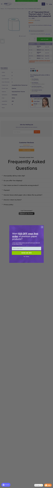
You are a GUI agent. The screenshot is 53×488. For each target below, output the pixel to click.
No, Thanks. (26, 256)
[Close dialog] (42, 227)
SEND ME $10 (26, 253)
